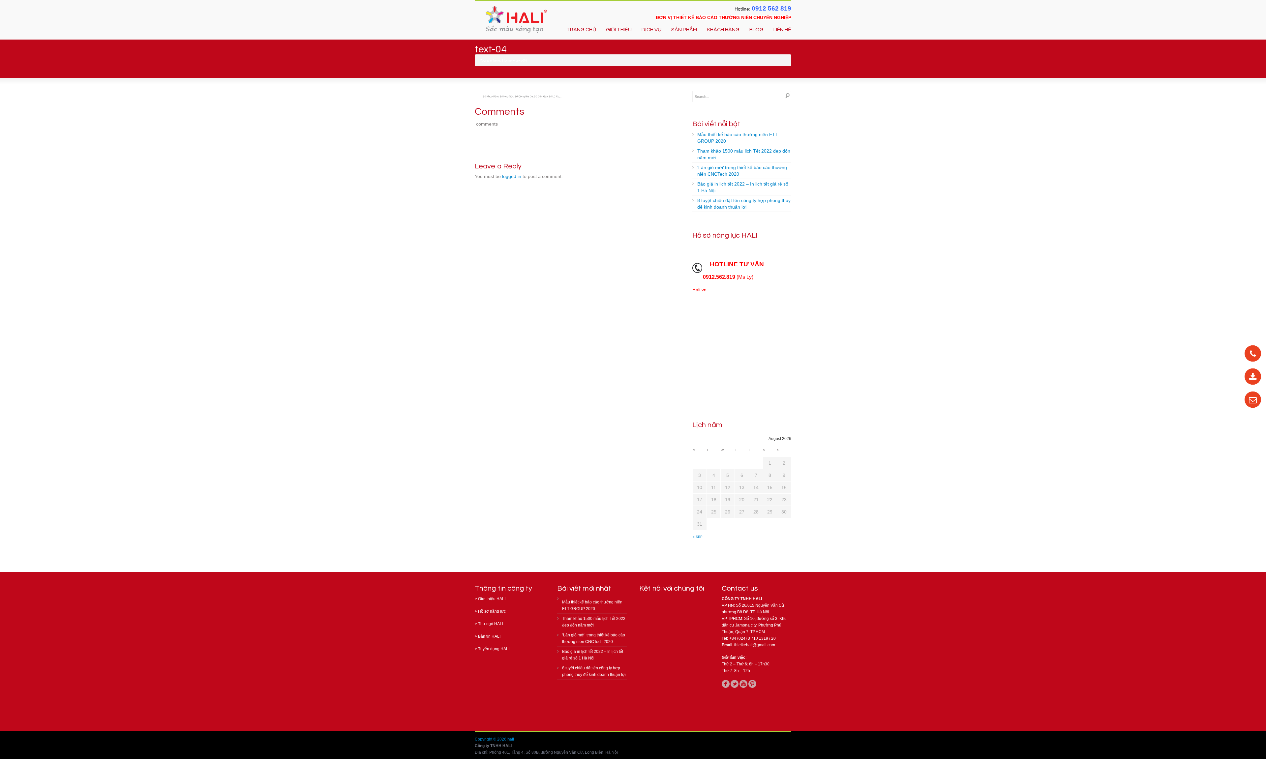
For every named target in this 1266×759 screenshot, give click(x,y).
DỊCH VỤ (651, 29)
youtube (743, 684)
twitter (734, 684)
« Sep (698, 537)
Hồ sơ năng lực (492, 611)
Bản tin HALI (489, 636)
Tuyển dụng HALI (493, 649)
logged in (511, 176)
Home (507, 60)
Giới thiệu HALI (491, 599)
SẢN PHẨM (684, 29)
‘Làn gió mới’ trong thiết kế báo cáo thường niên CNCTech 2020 (742, 171)
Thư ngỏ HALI (490, 624)
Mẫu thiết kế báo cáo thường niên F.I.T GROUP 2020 (737, 138)
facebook (726, 684)
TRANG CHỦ (581, 29)
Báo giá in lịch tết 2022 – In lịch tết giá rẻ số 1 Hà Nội (742, 187)
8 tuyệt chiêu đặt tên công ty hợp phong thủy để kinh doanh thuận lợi (744, 204)
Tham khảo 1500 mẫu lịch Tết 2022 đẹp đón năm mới (743, 154)
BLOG (756, 29)
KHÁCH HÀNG (723, 29)
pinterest (752, 684)
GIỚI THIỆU (619, 29)
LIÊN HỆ (782, 29)
